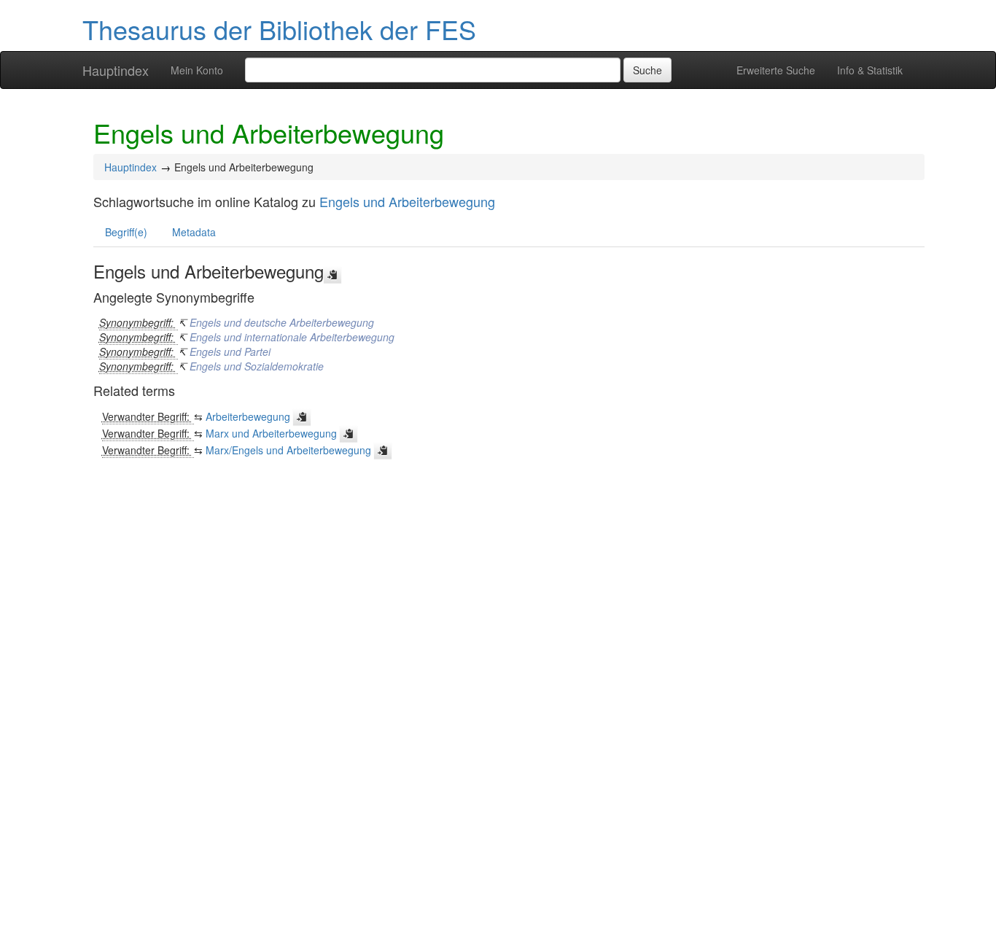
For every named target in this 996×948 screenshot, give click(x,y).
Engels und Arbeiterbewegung (407, 201)
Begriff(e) (126, 232)
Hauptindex (115, 70)
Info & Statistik (870, 70)
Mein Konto (197, 70)
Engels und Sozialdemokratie (257, 366)
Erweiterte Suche (775, 70)
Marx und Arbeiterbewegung (271, 433)
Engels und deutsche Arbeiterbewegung (282, 322)
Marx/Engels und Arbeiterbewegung (288, 450)
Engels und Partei (230, 351)
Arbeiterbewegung (248, 416)
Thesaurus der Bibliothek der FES (279, 28)
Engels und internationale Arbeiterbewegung (292, 337)
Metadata (194, 232)
